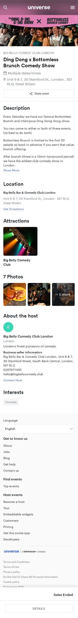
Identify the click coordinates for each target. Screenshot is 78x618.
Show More (11, 170)
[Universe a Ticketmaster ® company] (39, 551)
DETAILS (39, 608)
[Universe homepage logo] (39, 8)
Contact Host (12, 380)
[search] (5, 7)
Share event (41, 93)
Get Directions (13, 209)
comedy (11, 402)
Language (10, 420)
